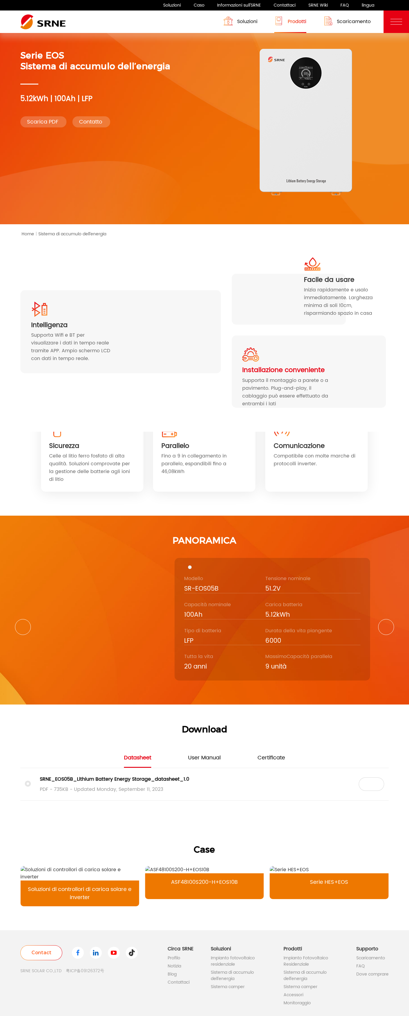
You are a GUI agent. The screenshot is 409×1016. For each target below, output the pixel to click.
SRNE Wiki (318, 5)
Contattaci (285, 5)
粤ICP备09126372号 (85, 970)
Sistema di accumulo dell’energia (72, 234)
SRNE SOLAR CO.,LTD (41, 970)
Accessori (293, 994)
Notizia (174, 966)
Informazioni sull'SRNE (239, 5)
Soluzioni (172, 5)
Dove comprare (372, 974)
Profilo (174, 958)
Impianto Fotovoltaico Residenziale (306, 961)
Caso (199, 5)
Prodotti (297, 21)
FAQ (344, 5)
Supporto (367, 949)
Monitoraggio (297, 1003)
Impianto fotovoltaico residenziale (233, 961)
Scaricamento (354, 21)
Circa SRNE (180, 949)
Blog (172, 974)
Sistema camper (228, 986)
